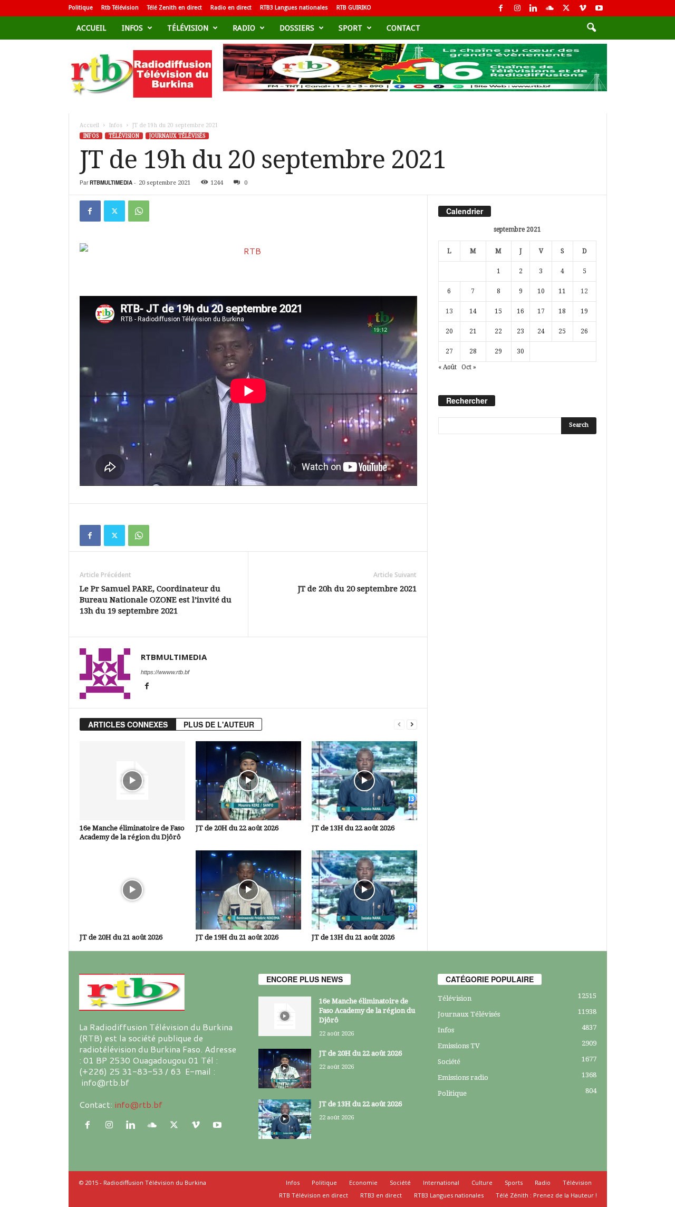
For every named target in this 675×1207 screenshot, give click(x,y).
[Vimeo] (582, 8)
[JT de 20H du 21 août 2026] (132, 890)
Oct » (468, 367)
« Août (447, 367)
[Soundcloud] (550, 8)
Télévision (187, 28)
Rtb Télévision (120, 7)
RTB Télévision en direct (313, 1195)
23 (520, 331)
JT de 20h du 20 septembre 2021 (357, 588)
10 (541, 291)
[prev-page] (399, 724)
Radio (244, 28)
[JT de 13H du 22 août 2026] (364, 780)
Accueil (91, 28)
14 (473, 311)
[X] (566, 8)
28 (473, 351)
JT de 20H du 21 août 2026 (121, 937)
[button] (591, 28)
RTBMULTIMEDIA (111, 182)
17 (541, 311)
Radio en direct (231, 7)
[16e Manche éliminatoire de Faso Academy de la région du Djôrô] (132, 780)
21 (473, 331)
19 (584, 311)
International (441, 1182)
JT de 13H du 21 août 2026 (353, 937)
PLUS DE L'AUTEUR (219, 724)
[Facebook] (501, 8)
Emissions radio (463, 1077)
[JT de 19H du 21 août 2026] (248, 890)
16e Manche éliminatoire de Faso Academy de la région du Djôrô (367, 1010)
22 (498, 331)
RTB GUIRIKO (353, 7)
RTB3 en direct (381, 1195)
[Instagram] (517, 8)
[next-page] (412, 724)
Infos (132, 28)
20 (449, 331)
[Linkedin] (533, 8)
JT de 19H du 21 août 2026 (237, 937)
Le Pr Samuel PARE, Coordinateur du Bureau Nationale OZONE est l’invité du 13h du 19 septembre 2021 (156, 600)
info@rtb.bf (138, 1104)
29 (498, 351)
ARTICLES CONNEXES (128, 724)
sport (350, 28)
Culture (482, 1182)
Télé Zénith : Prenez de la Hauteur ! (546, 1195)
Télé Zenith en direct (174, 7)
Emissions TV (459, 1046)
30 (520, 351)
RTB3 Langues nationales (294, 7)
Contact (403, 28)
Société (449, 1062)
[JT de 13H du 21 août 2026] (364, 890)
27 (449, 351)
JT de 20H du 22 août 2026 (237, 828)
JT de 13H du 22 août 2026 (353, 828)
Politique (81, 7)
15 (498, 311)
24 (541, 331)
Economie (363, 1182)
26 (584, 331)
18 (562, 311)
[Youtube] (599, 8)
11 (562, 291)
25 (562, 331)
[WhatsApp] (138, 211)
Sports (514, 1182)
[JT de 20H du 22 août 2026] (248, 780)
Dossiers (296, 28)
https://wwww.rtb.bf (165, 672)
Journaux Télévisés (177, 136)
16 (520, 311)
